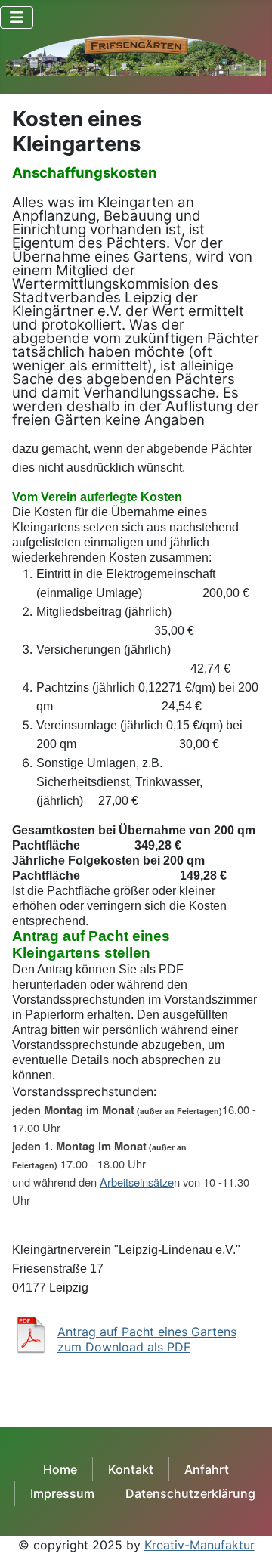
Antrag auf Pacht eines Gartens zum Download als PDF (146, 1339)
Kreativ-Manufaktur (199, 1544)
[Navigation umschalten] (16, 17)
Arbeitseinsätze (137, 1182)
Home (60, 1469)
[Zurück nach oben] (245, 1538)
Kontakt (130, 1469)
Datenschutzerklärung (190, 1493)
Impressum (62, 1493)
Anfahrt (206, 1469)
